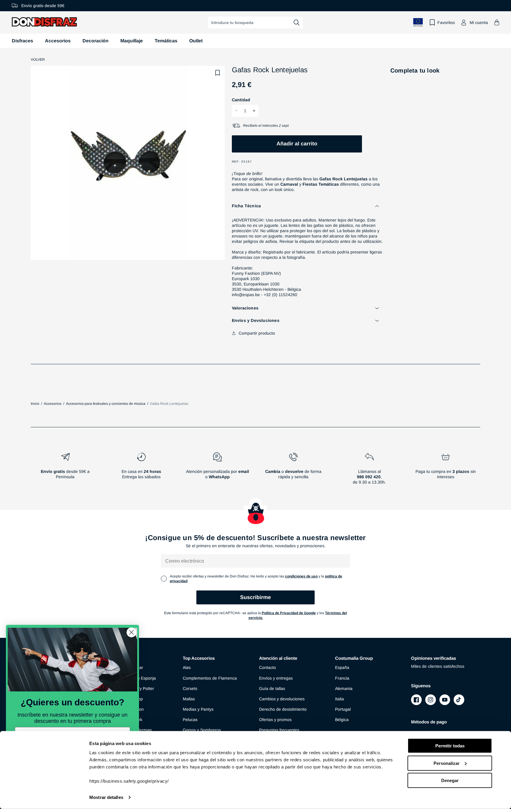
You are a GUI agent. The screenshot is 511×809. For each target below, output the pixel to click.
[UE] (418, 22)
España (342, 667)
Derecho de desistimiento (283, 709)
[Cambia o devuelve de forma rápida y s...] (293, 471)
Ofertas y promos (275, 719)
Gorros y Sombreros (202, 730)
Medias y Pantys (198, 709)
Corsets (190, 688)
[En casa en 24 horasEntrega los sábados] (141, 471)
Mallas (189, 698)
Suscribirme (255, 597)
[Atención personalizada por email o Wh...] (217, 471)
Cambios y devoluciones (282, 698)
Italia (339, 698)
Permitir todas (450, 745)
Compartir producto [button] (257, 333)
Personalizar (447, 762)
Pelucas (190, 719)
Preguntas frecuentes (279, 730)
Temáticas (166, 40)
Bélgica (342, 719)
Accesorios (58, 40)
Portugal (343, 709)
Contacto (267, 667)
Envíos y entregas (276, 678)
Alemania (343, 688)
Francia (342, 678)
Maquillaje (131, 40)
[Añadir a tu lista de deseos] (218, 73)
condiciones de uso (301, 576)
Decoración (96, 40)
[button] (497, 22)
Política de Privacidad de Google (289, 613)
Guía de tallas (272, 688)
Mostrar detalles (106, 797)
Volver (38, 59)
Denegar (450, 780)
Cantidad (241, 99)
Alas (187, 667)
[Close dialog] (131, 632)
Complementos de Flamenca (210, 678)
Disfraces (22, 40)
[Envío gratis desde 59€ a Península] (65, 471)
